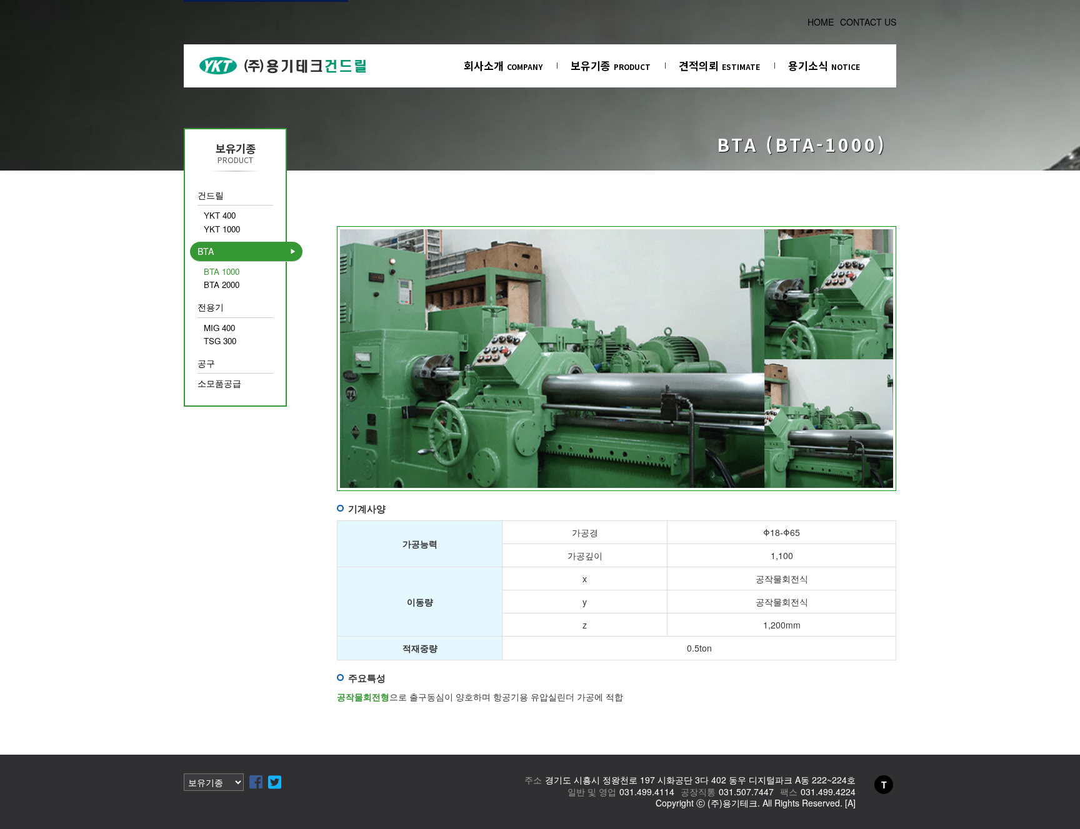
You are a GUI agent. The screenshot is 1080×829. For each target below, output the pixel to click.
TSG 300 (220, 341)
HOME (821, 22)
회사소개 (503, 65)
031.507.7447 (746, 791)
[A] (850, 803)
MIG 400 (219, 328)
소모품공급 (219, 383)
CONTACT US (868, 22)
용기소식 (824, 65)
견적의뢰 (719, 65)
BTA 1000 (221, 271)
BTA (206, 251)
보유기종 (611, 65)
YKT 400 (220, 215)
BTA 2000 (221, 284)
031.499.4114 (646, 791)
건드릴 (211, 195)
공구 (206, 363)
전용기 (211, 306)
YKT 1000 (222, 229)
